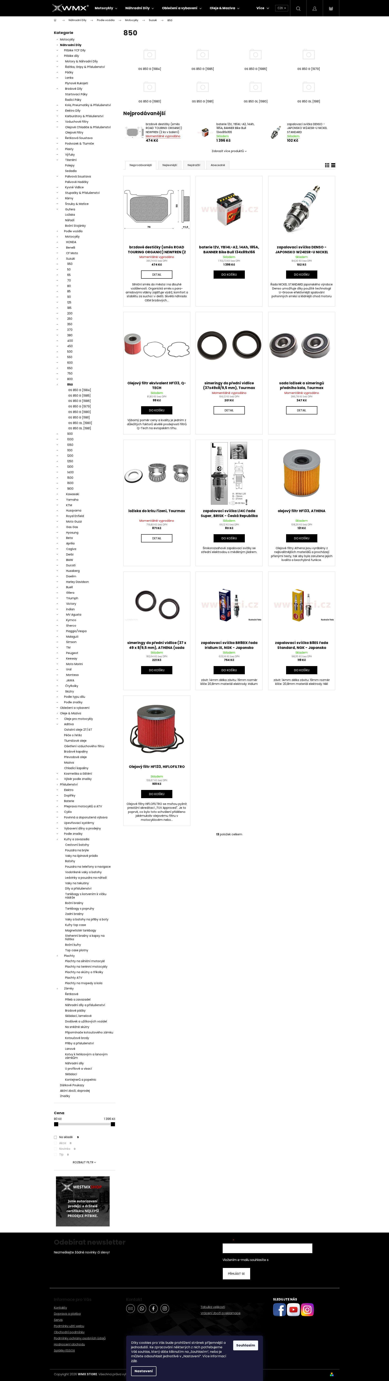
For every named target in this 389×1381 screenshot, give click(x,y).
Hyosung (72, 533)
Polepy (70, 165)
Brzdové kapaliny (76, 751)
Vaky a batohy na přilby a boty (86, 919)
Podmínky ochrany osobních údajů (80, 1338)
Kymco (71, 620)
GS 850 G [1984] (79, 390)
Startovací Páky (76, 94)
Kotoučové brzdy (77, 1038)
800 (70, 379)
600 (70, 363)
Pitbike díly (71, 56)
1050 (70, 445)
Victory (71, 604)
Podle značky (73, 702)
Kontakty (60, 1307)
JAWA (70, 680)
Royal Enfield (75, 516)
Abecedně (218, 165)
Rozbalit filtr (83, 1162)
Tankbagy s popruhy (79, 908)
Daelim (71, 576)
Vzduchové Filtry (76, 122)
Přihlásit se (236, 1274)
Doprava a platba (67, 1313)
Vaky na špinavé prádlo (81, 856)
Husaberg (73, 571)
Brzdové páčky (75, 1011)
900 (70, 434)
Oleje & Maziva (70, 713)
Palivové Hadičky (76, 182)
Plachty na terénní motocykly (86, 967)
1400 (70, 472)
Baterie (69, 801)
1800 (70, 489)
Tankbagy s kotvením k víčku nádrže (85, 896)
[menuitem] (106, 8)
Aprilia (70, 543)
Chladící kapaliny (76, 768)
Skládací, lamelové (78, 1016)
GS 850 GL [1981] (79, 428)
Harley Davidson (77, 582)
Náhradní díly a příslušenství (85, 1005)
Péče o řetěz (73, 735)
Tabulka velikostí (213, 1307)
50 (69, 269)
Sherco (71, 626)
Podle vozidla (73, 231)
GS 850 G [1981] (79, 417)
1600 (70, 483)
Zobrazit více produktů (228, 151)
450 (70, 346)
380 (69, 335)
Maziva (69, 763)
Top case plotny (76, 950)
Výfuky (70, 155)
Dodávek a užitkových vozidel (86, 1021)
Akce (65, 1143)
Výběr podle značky (78, 779)
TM (68, 647)
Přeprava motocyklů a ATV (83, 806)
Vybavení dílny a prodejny (82, 828)
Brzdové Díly (73, 89)
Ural (68, 669)
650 (69, 368)
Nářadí (69, 220)
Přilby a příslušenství (79, 1043)
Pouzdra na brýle (77, 850)
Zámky (69, 988)
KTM (69, 505)
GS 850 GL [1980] (80, 423)
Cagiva (71, 549)
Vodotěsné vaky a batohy (83, 872)
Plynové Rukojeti (76, 83)
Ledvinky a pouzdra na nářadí (86, 878)
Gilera (70, 593)
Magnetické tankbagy (80, 930)
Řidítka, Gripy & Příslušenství (85, 67)
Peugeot (72, 653)
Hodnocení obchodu (69, 1344)
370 (69, 330)
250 (69, 319)
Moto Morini (74, 664)
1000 (70, 439)
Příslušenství (69, 784)
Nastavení (144, 1371)
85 (69, 291)
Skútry (69, 691)
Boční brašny (74, 903)
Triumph (72, 598)
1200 (70, 456)
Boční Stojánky (75, 226)
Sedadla (71, 171)
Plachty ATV (73, 978)
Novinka (67, 1149)
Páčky (69, 72)
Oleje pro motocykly (78, 719)
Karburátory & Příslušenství (84, 116)
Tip (64, 1154)
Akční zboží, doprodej (75, 1091)
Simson (71, 642)
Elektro (69, 790)
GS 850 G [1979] (79, 406)
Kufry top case (75, 925)
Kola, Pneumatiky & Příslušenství (88, 105)
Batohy (70, 861)
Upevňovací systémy (79, 823)
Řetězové (71, 994)
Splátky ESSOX (64, 1350)
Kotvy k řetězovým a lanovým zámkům (86, 1056)
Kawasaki (72, 494)
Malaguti (72, 637)
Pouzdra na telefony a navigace (88, 867)
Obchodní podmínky (69, 1332)
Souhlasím (245, 1345)
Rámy (69, 198)
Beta (69, 538)
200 (69, 313)
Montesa (72, 675)
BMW (69, 560)
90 (69, 297)
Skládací (71, 1074)
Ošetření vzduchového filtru (84, 746)
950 (69, 264)
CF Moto (72, 253)
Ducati (71, 565)
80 (69, 286)
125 (69, 302)
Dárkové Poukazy (72, 1085)
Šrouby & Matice (77, 204)
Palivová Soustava (78, 176)
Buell (69, 587)
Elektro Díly (72, 111)
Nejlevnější (170, 165)
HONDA (71, 242)
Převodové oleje (75, 757)
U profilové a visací (78, 1069)
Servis (58, 1320)
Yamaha (72, 500)
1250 (70, 461)
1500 (70, 478)
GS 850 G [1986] (79, 401)
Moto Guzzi (74, 521)
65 (69, 275)
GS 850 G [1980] (79, 412)
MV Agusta (73, 615)
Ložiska (70, 215)
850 (70, 385)
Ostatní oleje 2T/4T (78, 730)
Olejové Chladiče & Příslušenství (88, 127)
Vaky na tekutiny (77, 883)
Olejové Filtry (74, 132)
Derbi (70, 554)
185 (69, 308)
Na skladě (69, 1137)
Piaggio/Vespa (76, 631)
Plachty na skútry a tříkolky (84, 972)
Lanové (70, 1049)
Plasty (69, 149)
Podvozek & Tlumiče (79, 143)
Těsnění (71, 160)
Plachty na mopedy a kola (83, 983)
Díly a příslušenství (78, 888)
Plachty (69, 956)
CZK (281, 8)
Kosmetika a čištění (78, 774)
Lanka (69, 78)
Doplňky (69, 795)
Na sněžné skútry (77, 1027)
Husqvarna (73, 510)
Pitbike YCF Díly (75, 50)
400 (70, 341)
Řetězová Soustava (79, 138)
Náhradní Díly (70, 45)
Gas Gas (72, 527)
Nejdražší (194, 165)
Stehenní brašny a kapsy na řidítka (85, 937)
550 (69, 357)
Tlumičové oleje (75, 741)
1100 (69, 450)
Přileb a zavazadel (77, 999)
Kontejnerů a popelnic (80, 1080)
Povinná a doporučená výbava (85, 817)
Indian (70, 609)
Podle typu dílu (74, 697)
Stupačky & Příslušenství (82, 193)
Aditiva (69, 724)
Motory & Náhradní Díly (81, 61)
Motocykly (67, 39)
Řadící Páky (73, 100)
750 (69, 373)
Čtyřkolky (71, 686)
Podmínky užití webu (69, 1326)
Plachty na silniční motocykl (85, 961)
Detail (156, 275)
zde (134, 1360)
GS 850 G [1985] (79, 396)
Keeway (71, 658)
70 (69, 280)
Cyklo (68, 812)
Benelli (70, 248)
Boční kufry (73, 945)
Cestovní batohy (77, 845)
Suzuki (70, 259)
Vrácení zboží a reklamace (221, 1313)
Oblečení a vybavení (74, 708)
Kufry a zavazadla (76, 839)
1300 (70, 467)
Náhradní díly (74, 1063)
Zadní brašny (74, 914)
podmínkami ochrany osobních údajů (297, 1260)
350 (69, 324)
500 (69, 352)
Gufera (70, 209)
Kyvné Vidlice (74, 187)
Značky (65, 1096)
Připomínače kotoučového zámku (89, 1032)
